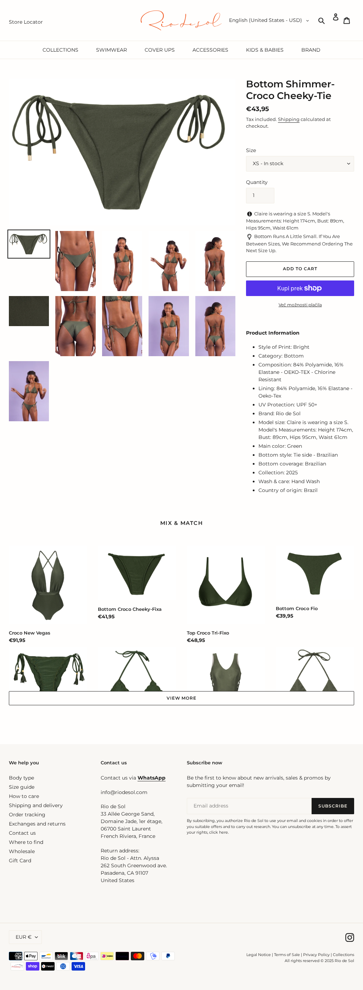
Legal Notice (258, 954)
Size (251, 150)
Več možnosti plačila (300, 304)
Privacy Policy (317, 954)
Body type (21, 778)
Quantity (257, 182)
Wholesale (22, 851)
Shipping (289, 119)
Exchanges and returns (37, 824)
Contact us (22, 833)
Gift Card (20, 860)
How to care (24, 796)
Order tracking (27, 814)
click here (218, 832)
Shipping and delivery (36, 805)
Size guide (21, 787)
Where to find (26, 842)
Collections (343, 954)
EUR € (24, 937)
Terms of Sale (287, 954)
